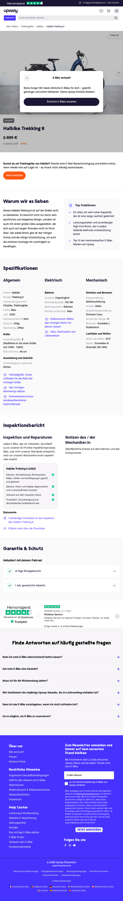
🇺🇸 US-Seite (42, 891)
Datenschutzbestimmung (87, 794)
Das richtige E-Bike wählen (24, 832)
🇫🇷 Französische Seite (19, 887)
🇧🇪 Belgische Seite (39, 887)
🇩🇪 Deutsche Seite (57, 887)
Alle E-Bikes (12, 26)
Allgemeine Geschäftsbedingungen (29, 775)
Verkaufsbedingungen (71, 875)
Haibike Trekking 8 (55, 26)
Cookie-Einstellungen (61, 881)
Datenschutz (16, 785)
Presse (13, 757)
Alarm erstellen (14, 175)
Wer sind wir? (16, 752)
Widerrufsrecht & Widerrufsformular (29, 790)
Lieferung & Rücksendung (23, 813)
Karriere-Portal (17, 762)
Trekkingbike (27, 26)
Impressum (15, 799)
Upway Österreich (66, 862)
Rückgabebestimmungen (52, 871)
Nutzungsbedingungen (77, 871)
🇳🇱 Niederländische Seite (79, 887)
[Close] (64, 2)
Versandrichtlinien (19, 795)
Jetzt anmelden (89, 829)
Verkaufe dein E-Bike (21, 842)
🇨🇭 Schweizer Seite (77, 891)
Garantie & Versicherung (22, 818)
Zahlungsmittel (17, 823)
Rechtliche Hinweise (99, 871)
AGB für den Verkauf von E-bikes (27, 780)
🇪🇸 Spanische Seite (58, 891)
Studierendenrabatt (20, 847)
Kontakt (13, 828)
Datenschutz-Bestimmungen (25, 871)
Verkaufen (9, 18)
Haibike (40, 26)
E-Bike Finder (16, 837)
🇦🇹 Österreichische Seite (103, 887)
